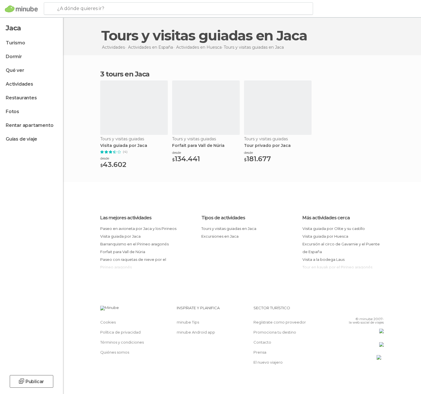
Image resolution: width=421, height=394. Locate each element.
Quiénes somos (114, 352)
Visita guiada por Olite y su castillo (333, 228)
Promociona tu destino (274, 332)
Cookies (108, 322)
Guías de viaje (21, 139)
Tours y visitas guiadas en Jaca (228, 228)
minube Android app (196, 332)
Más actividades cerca (326, 217)
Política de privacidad (120, 332)
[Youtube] (379, 310)
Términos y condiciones (122, 342)
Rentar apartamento (29, 125)
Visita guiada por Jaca (123, 145)
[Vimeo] (370, 310)
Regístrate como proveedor (279, 322)
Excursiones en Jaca (220, 236)
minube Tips (188, 322)
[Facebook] (351, 310)
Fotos (12, 111)
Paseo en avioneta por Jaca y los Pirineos (138, 228)
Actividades (19, 84)
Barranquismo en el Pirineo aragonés (134, 244)
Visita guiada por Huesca (325, 236)
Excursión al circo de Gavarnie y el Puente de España (341, 248)
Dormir (14, 56)
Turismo (15, 43)
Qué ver (15, 70)
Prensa (259, 352)
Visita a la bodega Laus (323, 259)
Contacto (262, 342)
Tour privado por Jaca (267, 145)
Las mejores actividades (126, 217)
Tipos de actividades (223, 217)
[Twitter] (360, 310)
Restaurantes (21, 98)
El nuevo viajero (268, 362)
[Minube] (21, 9)
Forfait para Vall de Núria (198, 145)
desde (104, 158)
